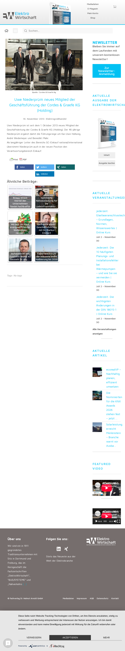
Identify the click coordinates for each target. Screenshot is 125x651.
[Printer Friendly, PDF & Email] (18, 159)
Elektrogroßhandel (56, 118)
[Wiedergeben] (96, 521)
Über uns (14, 539)
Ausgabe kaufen (107, 163)
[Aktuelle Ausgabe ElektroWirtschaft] (107, 133)
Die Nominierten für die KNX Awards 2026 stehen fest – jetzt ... (114, 405)
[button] (15, 30)
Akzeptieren (70, 637)
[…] (25, 584)
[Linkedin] (58, 549)
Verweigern (34, 637)
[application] (107, 516)
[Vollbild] (118, 521)
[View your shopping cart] (114, 7)
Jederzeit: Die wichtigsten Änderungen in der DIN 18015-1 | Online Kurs (106, 305)
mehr (106, 637)
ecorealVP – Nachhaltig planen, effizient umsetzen (113, 378)
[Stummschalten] (115, 521)
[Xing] (66, 549)
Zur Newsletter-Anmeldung (106, 71)
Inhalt (107, 155)
